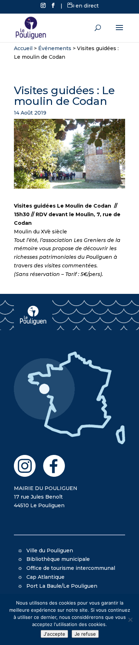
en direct (86, 6)
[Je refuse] (130, 619)
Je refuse (85, 634)
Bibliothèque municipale (58, 559)
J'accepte (54, 634)
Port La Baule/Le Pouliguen (61, 586)
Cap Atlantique (45, 577)
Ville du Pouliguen (49, 550)
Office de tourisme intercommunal (70, 568)
